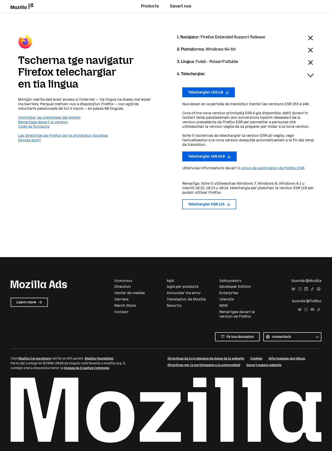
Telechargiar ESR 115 (206, 204)
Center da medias (129, 293)
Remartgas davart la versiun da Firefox (237, 314)
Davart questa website (263, 365)
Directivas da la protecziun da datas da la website (206, 358)
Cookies (256, 358)
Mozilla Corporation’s (34, 358)
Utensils (226, 299)
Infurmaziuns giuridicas (287, 358)
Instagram (299, 289)
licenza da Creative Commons (86, 368)
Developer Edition (235, 286)
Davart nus (180, 6)
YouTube (312, 309)
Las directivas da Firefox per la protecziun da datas (63, 135)
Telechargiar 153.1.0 (206, 92)
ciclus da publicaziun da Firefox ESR (272, 168)
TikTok (312, 289)
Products (150, 6)
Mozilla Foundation (99, 358)
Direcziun (122, 286)
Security (174, 305)
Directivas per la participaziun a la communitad (204, 365)
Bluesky (293, 289)
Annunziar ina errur (184, 293)
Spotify (318, 289)
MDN (223, 305)
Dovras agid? (29, 140)
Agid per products (183, 286)
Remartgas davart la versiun (43, 122)
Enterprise (228, 293)
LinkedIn (306, 289)
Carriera (121, 299)
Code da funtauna (33, 126)
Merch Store (125, 305)
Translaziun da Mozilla (186, 299)
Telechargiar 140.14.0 (207, 156)
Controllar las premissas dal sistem (49, 117)
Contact (121, 312)
